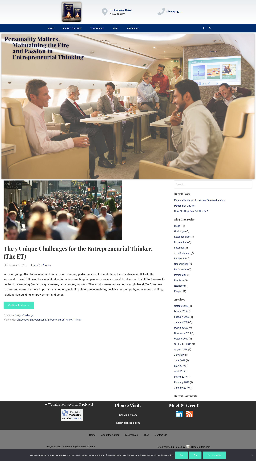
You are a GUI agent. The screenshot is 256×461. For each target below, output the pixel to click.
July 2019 (179, 355)
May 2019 (179, 366)
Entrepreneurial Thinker (59, 319)
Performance (181, 269)
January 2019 (181, 387)
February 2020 (181, 316)
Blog (115, 28)
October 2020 (181, 306)
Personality (180, 275)
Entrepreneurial (38, 319)
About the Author (72, 28)
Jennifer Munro (42, 265)
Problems (179, 280)
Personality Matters (184, 205)
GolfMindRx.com (128, 415)
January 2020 (181, 322)
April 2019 (179, 371)
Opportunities (181, 264)
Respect (178, 291)
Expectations (181, 242)
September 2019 (182, 344)
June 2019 (179, 360)
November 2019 (182, 333)
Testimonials (97, 28)
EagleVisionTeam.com (128, 422)
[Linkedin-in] (204, 28)
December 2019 (182, 327)
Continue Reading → (18, 305)
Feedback (179, 247)
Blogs (18, 315)
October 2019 (181, 338)
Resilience (179, 285)
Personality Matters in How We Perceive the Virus (199, 200)
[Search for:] (213, 184)
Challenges (28, 315)
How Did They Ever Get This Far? (191, 211)
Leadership (180, 258)
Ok (181, 455)
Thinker (77, 319)
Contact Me (133, 28)
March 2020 (180, 311)
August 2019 (181, 349)
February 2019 (181, 382)
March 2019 (180, 376)
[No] (252, 455)
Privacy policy (214, 455)
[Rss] (210, 28)
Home (50, 28)
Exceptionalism (182, 236)
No (195, 455)
